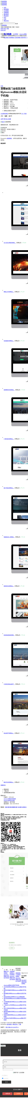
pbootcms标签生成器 (9, 800)
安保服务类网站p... (9, 340)
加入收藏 (8, 119)
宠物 (11, 807)
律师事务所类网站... (9, 390)
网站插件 (6, 15)
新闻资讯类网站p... (9, 586)
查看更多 (3, 785)
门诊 (18, 807)
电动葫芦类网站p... (9, 733)
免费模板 (6, 12)
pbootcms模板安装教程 (10, 798)
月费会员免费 (14, 108)
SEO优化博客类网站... (10, 242)
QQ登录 (18, 1093)
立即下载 (3, 119)
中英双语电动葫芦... (9, 684)
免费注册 (8, 1093)
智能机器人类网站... (9, 537)
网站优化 (15, 1024)
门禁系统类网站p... (9, 439)
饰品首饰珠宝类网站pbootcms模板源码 (14, 996)
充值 (25, 113)
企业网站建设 (4, 113)
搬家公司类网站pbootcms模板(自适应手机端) (6, 974)
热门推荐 (7, 34)
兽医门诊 (21, 807)
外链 (2, 28)
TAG (22, 113)
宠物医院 (13, 807)
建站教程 (6, 14)
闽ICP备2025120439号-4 (12, 1027)
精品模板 (6, 9)
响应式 (6, 807)
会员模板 (6, 11)
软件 (5, 17)
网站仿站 (6, 20)
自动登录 (5, 1078)
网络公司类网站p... (9, 291)
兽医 (16, 807)
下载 (7, 28)
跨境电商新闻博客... (9, 635)
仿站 (4, 28)
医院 (9, 807)
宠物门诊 (24, 807)
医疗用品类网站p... (9, 488)
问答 (5, 19)
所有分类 (3, 30)
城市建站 (9, 1024)
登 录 (6, 1082)
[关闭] (2, 122)
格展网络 (9, 138)
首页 (5, 7)
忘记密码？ (5, 1075)
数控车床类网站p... (9, 782)
